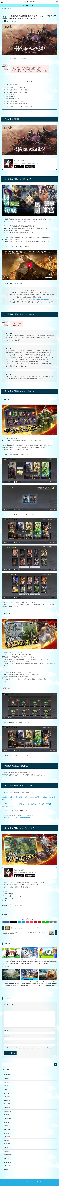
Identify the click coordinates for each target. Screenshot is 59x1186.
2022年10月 (7, 1162)
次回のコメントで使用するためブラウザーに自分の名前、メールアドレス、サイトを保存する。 (29, 1048)
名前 (6, 1030)
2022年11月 (7, 1158)
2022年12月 (7, 1155)
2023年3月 (7, 1144)
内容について (12, 96)
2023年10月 (7, 1118)
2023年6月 (7, 1133)
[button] (6, 922)
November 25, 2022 (47, 302)
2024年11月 (7, 1078)
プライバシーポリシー (28, 1181)
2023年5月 (7, 1136)
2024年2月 (7, 1104)
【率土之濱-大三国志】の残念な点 (15, 101)
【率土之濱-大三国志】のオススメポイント (18, 92)
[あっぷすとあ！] (29, 2)
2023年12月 (7, 1111)
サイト (5, 1042)
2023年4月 (7, 1140)
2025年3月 (7, 1075)
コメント (7, 1010)
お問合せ (20, 1181)
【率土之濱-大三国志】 (12, 84)
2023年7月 (7, 1129)
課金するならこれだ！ (14, 98)
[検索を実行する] (55, 1064)
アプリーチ (35, 163)
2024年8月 (7, 1082)
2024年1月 (7, 1107)
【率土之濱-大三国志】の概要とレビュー (17, 87)
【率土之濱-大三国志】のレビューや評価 (17, 90)
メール (6, 1036)
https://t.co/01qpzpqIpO (42, 299)
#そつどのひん (32, 299)
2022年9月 (7, 1165)
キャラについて (12, 94)
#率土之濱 (24, 299)
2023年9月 (7, 1122)
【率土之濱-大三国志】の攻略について (16, 103)
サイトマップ (38, 1181)
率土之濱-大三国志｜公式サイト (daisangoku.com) (16, 817)
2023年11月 (7, 1115)
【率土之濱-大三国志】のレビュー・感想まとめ (19, 106)
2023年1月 (7, 1151)
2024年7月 (7, 1085)
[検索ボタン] (57, 2)
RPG (5, 21)
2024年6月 (7, 1089)
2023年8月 (7, 1125)
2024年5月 (7, 1093)
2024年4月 (7, 1096)
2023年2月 (7, 1147)
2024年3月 (7, 1100)
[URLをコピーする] (53, 922)
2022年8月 (7, 1169)
